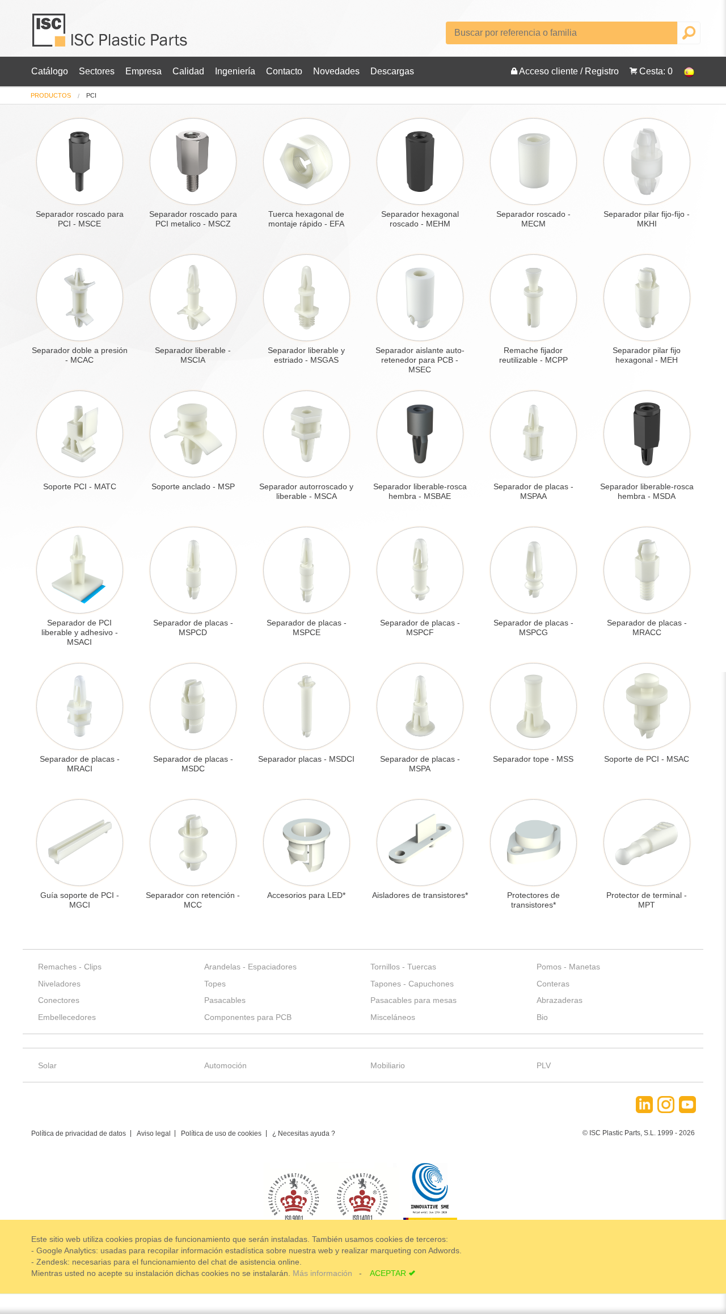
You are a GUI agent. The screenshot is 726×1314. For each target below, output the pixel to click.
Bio (542, 1017)
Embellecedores (67, 1017)
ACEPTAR (388, 1273)
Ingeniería (235, 71)
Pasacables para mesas (413, 1000)
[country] (683, 71)
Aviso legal (154, 1133)
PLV (544, 1065)
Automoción (225, 1065)
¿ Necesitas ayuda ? (303, 1133)
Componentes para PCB (248, 1017)
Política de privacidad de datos (78, 1133)
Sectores (97, 71)
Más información (323, 1273)
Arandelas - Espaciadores (250, 966)
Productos (51, 95)
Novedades (336, 71)
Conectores (58, 1000)
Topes (215, 983)
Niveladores (59, 983)
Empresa (143, 71)
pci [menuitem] (91, 96)
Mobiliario (387, 1065)
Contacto (284, 71)
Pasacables (225, 1000)
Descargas (392, 71)
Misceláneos (392, 1017)
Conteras (553, 983)
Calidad (188, 71)
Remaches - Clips (70, 966)
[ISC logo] (110, 34)
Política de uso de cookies (221, 1133)
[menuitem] (51, 96)
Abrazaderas (560, 1000)
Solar (47, 1065)
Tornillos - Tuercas (403, 966)
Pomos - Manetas (568, 966)
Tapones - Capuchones (412, 983)
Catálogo (49, 71)
